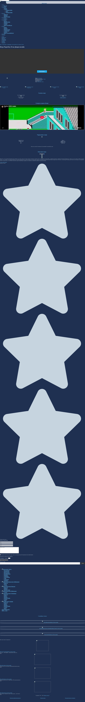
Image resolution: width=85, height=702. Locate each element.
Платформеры (7, 573)
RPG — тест (4, 610)
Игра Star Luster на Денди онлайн (5, 665)
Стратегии (6, 579)
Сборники (6, 576)
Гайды (5, 7)
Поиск (83, 563)
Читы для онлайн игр (9, 33)
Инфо (80, 87)
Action (42, 81)
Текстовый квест (6, 609)
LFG (1, 44)
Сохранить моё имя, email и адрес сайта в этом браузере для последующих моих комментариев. (17, 554)
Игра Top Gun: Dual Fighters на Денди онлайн (7, 651)
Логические (6, 571)
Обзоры (5, 15)
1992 (40, 80)
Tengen (6, 162)
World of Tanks (9, 12)
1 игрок (44, 79)
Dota (7, 11)
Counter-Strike (9, 10)
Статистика (6, 30)
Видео (55, 87)
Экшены (6, 580)
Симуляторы (9, 44)
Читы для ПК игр (8, 25)
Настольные (7, 572)
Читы (5, 600)
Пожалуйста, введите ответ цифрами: (6, 556)
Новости (6, 14)
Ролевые (6, 575)
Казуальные (6, 570)
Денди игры (4, 44)
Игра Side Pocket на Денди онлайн (6, 679)
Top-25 (5, 5)
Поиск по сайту (2, 561)
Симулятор (39, 81)
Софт (5, 578)
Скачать (4, 87)
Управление (29, 87)
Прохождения (7, 16)
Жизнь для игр (44, 3)
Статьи (5, 9)
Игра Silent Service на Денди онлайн (6, 692)
